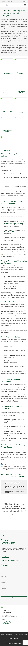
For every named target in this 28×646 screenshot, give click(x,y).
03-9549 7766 (6, 623)
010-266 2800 (8, 622)
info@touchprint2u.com (10, 621)
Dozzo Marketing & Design (16, 643)
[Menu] (25, 5)
